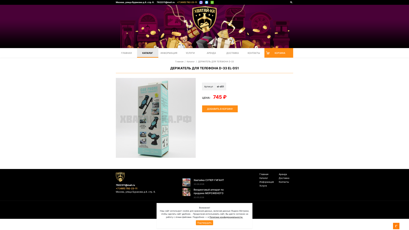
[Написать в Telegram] (206, 2)
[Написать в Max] (201, 2)
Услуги (190, 53)
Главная (126, 53)
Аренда (211, 53)
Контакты (254, 53)
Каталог (147, 53)
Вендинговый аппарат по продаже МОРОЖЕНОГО (209, 191)
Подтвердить (204, 222)
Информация (169, 53)
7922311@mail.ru (166, 2)
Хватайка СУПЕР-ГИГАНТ (209, 180)
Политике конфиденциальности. (226, 217)
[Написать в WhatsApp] (212, 2)
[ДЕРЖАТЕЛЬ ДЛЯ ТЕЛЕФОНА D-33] (156, 118)
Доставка (232, 53)
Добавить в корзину (220, 108)
